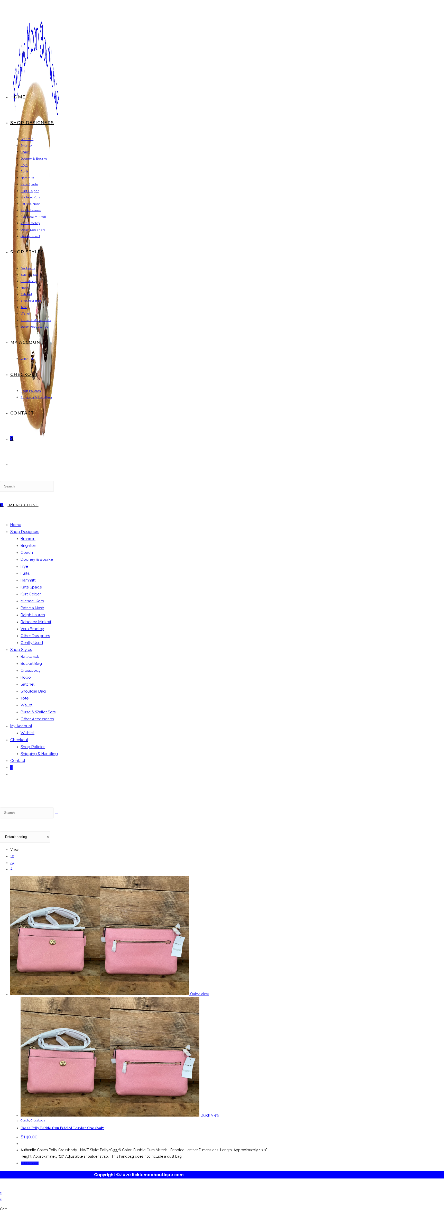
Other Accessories (37, 719)
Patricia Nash (32, 608)
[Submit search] (56, 813)
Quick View (199, 994)
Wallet (26, 705)
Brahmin (28, 538)
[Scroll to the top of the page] (1, 1186)
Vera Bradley (32, 629)
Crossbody (31, 670)
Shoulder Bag (33, 691)
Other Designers (35, 635)
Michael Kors (32, 601)
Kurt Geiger (31, 594)
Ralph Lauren (33, 615)
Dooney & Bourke (37, 559)
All (12, 869)
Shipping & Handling (39, 753)
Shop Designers (24, 531)
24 (12, 863)
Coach (27, 552)
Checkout (19, 740)
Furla (25, 573)
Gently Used (32, 642)
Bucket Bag (31, 663)
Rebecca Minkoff (36, 622)
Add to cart (30, 1163)
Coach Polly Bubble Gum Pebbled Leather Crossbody (62, 1128)
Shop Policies (33, 746)
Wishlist (27, 733)
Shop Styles (21, 649)
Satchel (27, 684)
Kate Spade (31, 587)
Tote (25, 698)
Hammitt (28, 580)
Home (15, 524)
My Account (21, 726)
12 (12, 856)
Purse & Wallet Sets (38, 712)
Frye (24, 566)
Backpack (30, 656)
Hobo (26, 677)
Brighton (28, 545)
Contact (17, 760)
